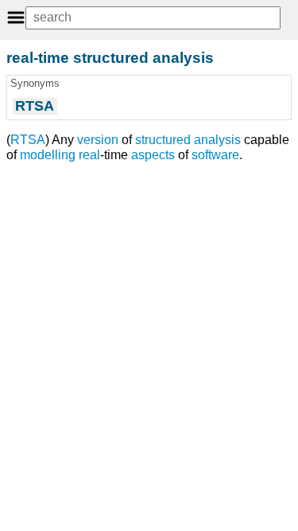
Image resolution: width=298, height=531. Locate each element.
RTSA (27, 139)
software (215, 155)
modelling (47, 155)
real (89, 155)
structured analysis (188, 139)
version (97, 139)
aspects (153, 155)
